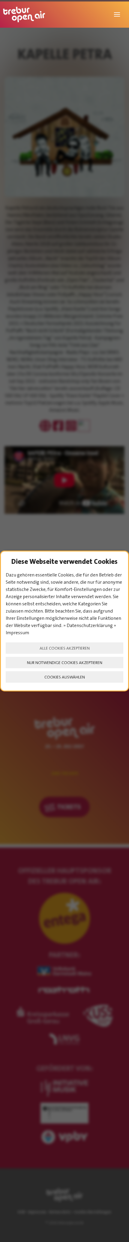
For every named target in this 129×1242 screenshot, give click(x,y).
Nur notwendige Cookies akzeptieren (64, 662)
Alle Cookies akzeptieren (65, 648)
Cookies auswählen (64, 677)
